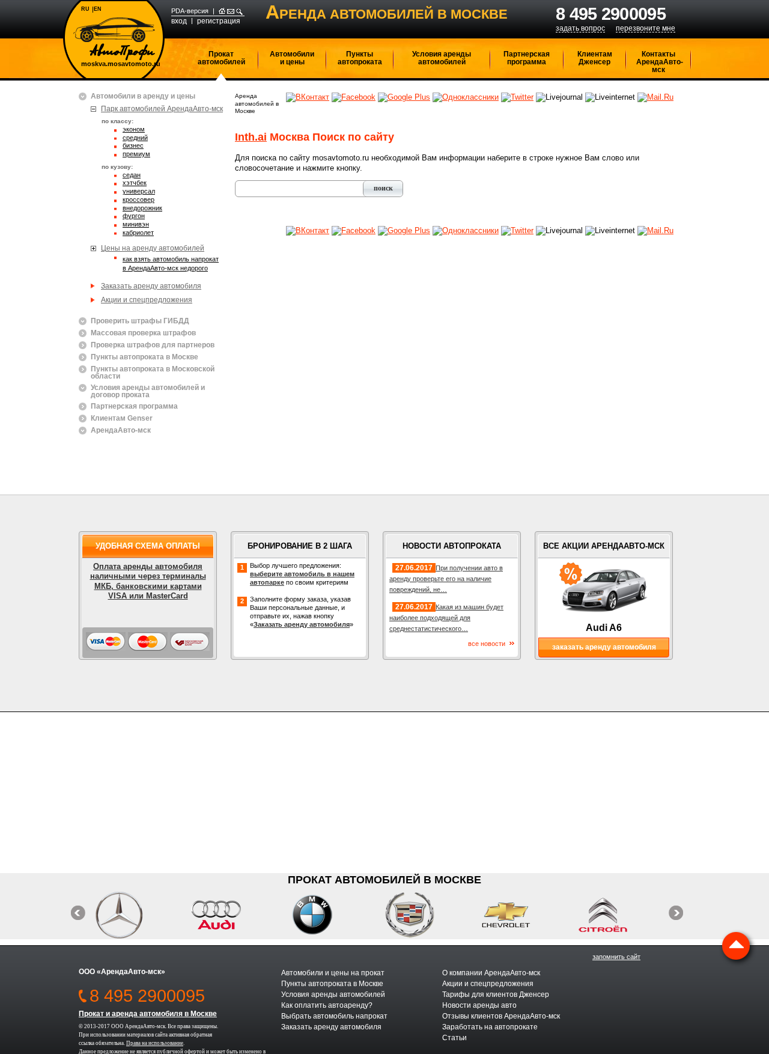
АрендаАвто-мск (121, 430)
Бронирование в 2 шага (300, 545)
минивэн (136, 224)
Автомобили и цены (292, 58)
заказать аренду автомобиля (604, 647)
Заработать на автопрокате (490, 1027)
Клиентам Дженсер (594, 58)
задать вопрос (580, 28)
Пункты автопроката (360, 58)
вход (179, 21)
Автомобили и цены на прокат (332, 973)
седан (132, 175)
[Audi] (228, 915)
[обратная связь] (230, 11)
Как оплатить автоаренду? (326, 1005)
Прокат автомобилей (221, 58)
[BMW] (325, 915)
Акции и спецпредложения (146, 300)
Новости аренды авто (479, 1005)
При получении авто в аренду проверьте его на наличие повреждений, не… (446, 578)
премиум (136, 154)
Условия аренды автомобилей (441, 58)
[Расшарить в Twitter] (517, 97)
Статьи (454, 1038)
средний (135, 138)
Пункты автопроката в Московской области (152, 372)
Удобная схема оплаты (148, 545)
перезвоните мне (645, 28)
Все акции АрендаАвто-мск (603, 545)
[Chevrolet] (518, 915)
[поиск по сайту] (239, 11)
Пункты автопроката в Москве (144, 357)
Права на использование (154, 1043)
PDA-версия (189, 10)
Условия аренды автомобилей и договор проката (148, 391)
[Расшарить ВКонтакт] (307, 97)
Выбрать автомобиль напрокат (334, 1016)
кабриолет (138, 233)
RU (85, 9)
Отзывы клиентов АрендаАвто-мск (501, 1016)
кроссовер (138, 200)
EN (98, 9)
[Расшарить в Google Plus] (404, 97)
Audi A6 (604, 628)
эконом (134, 129)
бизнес (133, 146)
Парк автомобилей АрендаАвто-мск (162, 108)
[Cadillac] (422, 915)
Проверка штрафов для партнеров (152, 345)
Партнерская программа (526, 58)
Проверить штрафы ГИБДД (140, 321)
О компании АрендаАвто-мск (491, 973)
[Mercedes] (131, 915)
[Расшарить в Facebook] (353, 97)
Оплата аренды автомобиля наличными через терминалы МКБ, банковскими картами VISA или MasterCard (148, 581)
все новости (486, 643)
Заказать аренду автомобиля (151, 286)
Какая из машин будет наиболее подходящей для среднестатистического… (446, 617)
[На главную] (114, 39)
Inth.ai (251, 137)
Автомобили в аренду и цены (143, 96)
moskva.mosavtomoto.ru (120, 64)
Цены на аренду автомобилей (152, 248)
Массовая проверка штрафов (143, 333)
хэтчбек (135, 183)
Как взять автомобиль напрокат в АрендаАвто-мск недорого (171, 263)
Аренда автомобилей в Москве (257, 103)
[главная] (222, 11)
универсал (139, 191)
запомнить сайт (616, 956)
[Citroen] (615, 915)
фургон (134, 216)
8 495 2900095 (611, 13)
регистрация (218, 21)
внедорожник (142, 208)
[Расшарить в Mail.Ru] (655, 97)
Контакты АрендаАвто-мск (659, 62)
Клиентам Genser (122, 418)
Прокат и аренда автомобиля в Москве (148, 1014)
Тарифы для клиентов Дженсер (495, 994)
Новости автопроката (452, 545)
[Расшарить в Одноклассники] (466, 97)
